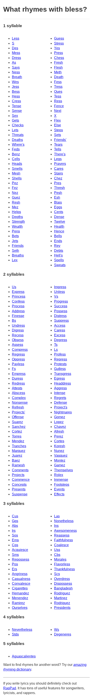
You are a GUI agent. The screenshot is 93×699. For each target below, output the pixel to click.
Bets (15, 236)
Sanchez (19, 426)
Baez (16, 460)
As (14, 62)
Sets (57, 135)
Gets (15, 120)
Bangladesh (63, 588)
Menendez (20, 598)
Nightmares (63, 412)
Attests (17, 388)
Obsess (18, 340)
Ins (56, 525)
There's (60, 154)
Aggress (60, 388)
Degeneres (62, 634)
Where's (18, 144)
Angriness (19, 574)
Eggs (58, 207)
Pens (16, 231)
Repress (60, 359)
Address (18, 311)
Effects (59, 494)
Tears (58, 144)
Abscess (18, 393)
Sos (15, 535)
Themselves (63, 470)
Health (59, 226)
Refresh (18, 407)
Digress (18, 330)
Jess (15, 86)
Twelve (59, 221)
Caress (59, 330)
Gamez (59, 465)
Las (57, 516)
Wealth (17, 226)
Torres (16, 436)
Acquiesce (20, 550)
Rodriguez (62, 593)
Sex (15, 116)
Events (59, 489)
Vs (56, 296)
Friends (18, 245)
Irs (14, 530)
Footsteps (61, 484)
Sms (15, 555)
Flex (57, 120)
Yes (57, 48)
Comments (20, 470)
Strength (18, 221)
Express (18, 292)
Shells (17, 178)
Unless (59, 292)
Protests (60, 364)
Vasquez (60, 455)
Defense (60, 402)
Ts (56, 344)
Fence (59, 106)
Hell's (58, 255)
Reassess (61, 535)
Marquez (18, 451)
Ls (56, 349)
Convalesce (21, 583)
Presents (19, 489)
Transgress (62, 374)
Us (14, 287)
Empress (19, 374)
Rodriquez (62, 603)
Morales (60, 559)
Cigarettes (20, 588)
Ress (58, 101)
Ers (14, 569)
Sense (17, 111)
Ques (58, 91)
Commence (21, 479)
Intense (59, 393)
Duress (17, 378)
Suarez (17, 422)
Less (15, 38)
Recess (18, 335)
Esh (57, 197)
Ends (58, 241)
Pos (15, 564)
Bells (58, 236)
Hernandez (20, 593)
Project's (60, 407)
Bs (14, 320)
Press (58, 53)
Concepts (19, 484)
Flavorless (62, 564)
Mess (16, 53)
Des (15, 48)
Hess (16, 96)
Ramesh (18, 465)
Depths (17, 217)
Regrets (60, 398)
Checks (18, 125)
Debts (58, 250)
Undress (18, 325)
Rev (57, 245)
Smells (17, 168)
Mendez (18, 441)
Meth (58, 72)
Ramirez (18, 603)
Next (57, 111)
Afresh (59, 431)
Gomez (59, 417)
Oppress (18, 359)
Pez (15, 183)
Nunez (59, 451)
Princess (18, 296)
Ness (16, 72)
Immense (61, 479)
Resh (16, 202)
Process (18, 306)
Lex (15, 260)
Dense (59, 217)
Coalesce (61, 545)
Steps (58, 130)
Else (57, 125)
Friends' (60, 140)
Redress (18, 383)
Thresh (59, 188)
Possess (60, 311)
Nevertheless (22, 629)
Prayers (60, 163)
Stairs (58, 173)
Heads (17, 163)
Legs (58, 159)
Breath (17, 77)
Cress (16, 101)
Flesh (58, 67)
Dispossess (63, 583)
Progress (61, 301)
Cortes (59, 441)
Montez (59, 460)
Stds (15, 634)
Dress (16, 58)
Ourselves (19, 607)
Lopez (59, 422)
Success (60, 306)
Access (59, 325)
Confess (18, 301)
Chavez (60, 426)
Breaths (18, 255)
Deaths (17, 140)
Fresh (58, 62)
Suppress (61, 320)
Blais (58, 202)
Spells (59, 260)
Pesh (58, 193)
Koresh (59, 446)
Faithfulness (63, 540)
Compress (20, 349)
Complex (19, 398)
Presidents (62, 607)
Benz (16, 154)
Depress (60, 340)
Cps (15, 545)
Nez (15, 193)
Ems (15, 540)
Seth (15, 250)
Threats (18, 135)
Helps (16, 212)
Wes (15, 82)
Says (16, 67)
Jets (15, 241)
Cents (58, 212)
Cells (16, 159)
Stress (59, 43)
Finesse (18, 316)
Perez (58, 436)
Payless (18, 364)
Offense (18, 417)
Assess (17, 344)
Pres (57, 183)
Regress (18, 354)
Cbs (57, 555)
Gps (15, 521)
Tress (58, 86)
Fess (58, 82)
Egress (59, 378)
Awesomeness (65, 530)
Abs (15, 525)
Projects (18, 475)
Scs (57, 574)
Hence (59, 231)
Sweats (60, 265)
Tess (57, 96)
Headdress (62, 383)
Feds (16, 149)
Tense (16, 106)
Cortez (17, 431)
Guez (16, 197)
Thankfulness (64, 569)
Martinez (60, 598)
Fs (14, 369)
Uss (57, 550)
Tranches (19, 446)
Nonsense (20, 402)
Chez (58, 178)
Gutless (60, 369)
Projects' (18, 412)
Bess (16, 91)
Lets (15, 130)
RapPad (9, 688)
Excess (59, 335)
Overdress (62, 579)
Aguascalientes (24, 656)
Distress (60, 316)
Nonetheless (64, 521)
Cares (58, 168)
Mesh (16, 173)
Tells (57, 149)
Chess (59, 58)
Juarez (17, 455)
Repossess (20, 559)
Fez (15, 188)
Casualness (21, 579)
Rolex (58, 475)
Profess (60, 354)
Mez (15, 207)
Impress (60, 287)
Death (58, 77)
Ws (56, 629)
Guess (59, 38)
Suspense (19, 494)
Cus (15, 516)
